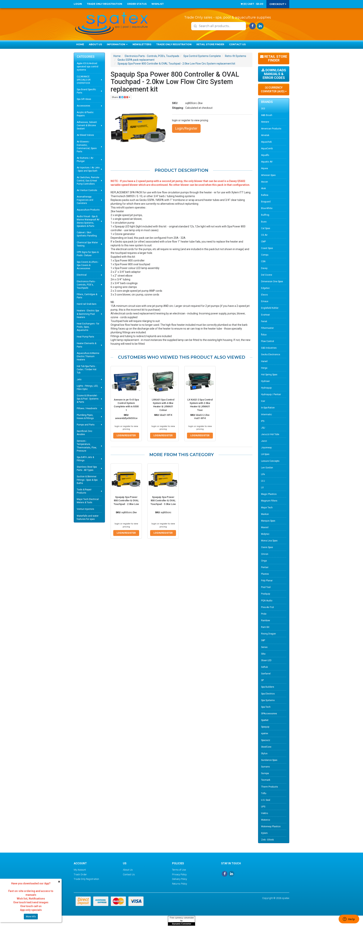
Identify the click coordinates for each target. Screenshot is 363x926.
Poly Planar (267, 580)
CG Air (264, 235)
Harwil (264, 361)
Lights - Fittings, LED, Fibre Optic (87, 387)
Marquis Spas (268, 520)
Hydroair (265, 381)
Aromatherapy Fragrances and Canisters (85, 199)
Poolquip (265, 593)
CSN (263, 261)
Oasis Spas (267, 547)
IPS (262, 421)
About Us (95, 44)
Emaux (264, 301)
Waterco (265, 820)
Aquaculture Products (88, 209)
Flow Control (267, 341)
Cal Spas (265, 228)
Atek (263, 188)
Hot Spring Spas (269, 374)
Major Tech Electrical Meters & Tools (88, 501)
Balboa (264, 195)
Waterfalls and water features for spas (88, 517)
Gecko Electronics (270, 354)
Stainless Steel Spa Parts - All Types (87, 468)
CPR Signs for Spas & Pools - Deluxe (88, 254)
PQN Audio (266, 600)
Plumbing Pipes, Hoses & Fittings (85, 417)
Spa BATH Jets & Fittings (85, 459)
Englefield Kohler (269, 308)
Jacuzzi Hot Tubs (270, 434)
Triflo (263, 793)
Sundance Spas (269, 760)
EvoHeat (265, 314)
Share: (115, 97)
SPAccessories (269, 713)
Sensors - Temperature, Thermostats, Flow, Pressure (87, 446)
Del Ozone (266, 275)
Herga (264, 368)
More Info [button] (31, 916)
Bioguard (266, 201)
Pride (263, 614)
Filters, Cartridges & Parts (87, 296)
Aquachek (266, 142)
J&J (263, 427)
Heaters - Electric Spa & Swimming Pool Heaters (88, 313)
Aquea (264, 168)
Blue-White (266, 208)
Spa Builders (267, 687)
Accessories (83, 105)
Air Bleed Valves (85, 135)
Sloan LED (266, 660)
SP (262, 680)
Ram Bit (265, 627)
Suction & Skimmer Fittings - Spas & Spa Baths (87, 479)
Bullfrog (265, 215)
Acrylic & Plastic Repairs (85, 114)
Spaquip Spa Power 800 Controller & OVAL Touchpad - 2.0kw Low (126, 500)
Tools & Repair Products (84, 491)
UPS (263, 806)
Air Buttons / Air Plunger (85, 159)
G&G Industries (269, 348)
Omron (264, 554)
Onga (264, 560)
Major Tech (267, 507)
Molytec (265, 534)
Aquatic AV (267, 161)
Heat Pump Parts (85, 336)
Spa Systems (268, 700)
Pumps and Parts (86, 424)
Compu (264, 254)
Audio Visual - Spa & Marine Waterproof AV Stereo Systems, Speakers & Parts (88, 221)
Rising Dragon (268, 633)
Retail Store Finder (210, 44)
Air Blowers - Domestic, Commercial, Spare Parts (87, 146)
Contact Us (237, 44)
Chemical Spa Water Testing (87, 244)
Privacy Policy (179, 874)
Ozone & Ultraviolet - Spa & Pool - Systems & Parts (88, 398)
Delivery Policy (179, 879)
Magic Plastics (269, 494)
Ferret (264, 321)
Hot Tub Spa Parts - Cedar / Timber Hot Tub (86, 369)
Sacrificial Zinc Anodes (84, 433)
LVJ (263, 481)
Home (80, 44)
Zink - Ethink (267, 839)
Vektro (264, 813)
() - (253, 3)
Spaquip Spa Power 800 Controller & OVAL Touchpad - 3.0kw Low (163, 500)
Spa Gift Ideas (84, 99)
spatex (264, 733)
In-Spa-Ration (268, 407)
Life (263, 474)
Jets (79, 379)
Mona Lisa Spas (269, 540)
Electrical (82, 275)
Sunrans (265, 766)
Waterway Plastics (271, 826)
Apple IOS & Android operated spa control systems (87, 66)
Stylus (264, 753)
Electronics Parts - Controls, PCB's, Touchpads (86, 284)
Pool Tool (266, 587)
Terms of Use (179, 869)
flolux (264, 334)
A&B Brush (266, 115)
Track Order (80, 874)
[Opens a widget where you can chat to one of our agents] (348, 919)
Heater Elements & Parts (86, 345)
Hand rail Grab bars (86, 304)
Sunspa (265, 773)
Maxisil (264, 527)
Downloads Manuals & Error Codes (274, 74)
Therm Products (269, 786)
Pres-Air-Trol (267, 607)
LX (262, 487)
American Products (271, 128)
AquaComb (267, 148)
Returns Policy (179, 883)
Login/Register (186, 128)
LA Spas (265, 454)
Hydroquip (266, 387)
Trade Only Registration (104, 3)
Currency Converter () (273, 89)
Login (78, 3)
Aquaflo (265, 155)
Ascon (264, 181)
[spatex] (111, 22)
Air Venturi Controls (87, 190)
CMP (263, 241)
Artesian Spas (268, 175)
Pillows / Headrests (87, 408)
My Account (80, 869)
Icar (263, 401)
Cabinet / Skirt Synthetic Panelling (87, 234)
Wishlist (157, 3)
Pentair (264, 567)
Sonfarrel (266, 673)
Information (116, 44)
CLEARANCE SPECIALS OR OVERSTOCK (84, 79)
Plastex (265, 574)
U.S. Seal (265, 800)
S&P (263, 640)
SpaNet (264, 720)
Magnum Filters (269, 500)
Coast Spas (267, 248)
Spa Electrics (268, 693)
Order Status (137, 3)
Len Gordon (267, 467)
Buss (264, 221)
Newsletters (142, 44)
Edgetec (265, 288)
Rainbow (265, 620)
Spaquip (265, 726)
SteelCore (266, 747)
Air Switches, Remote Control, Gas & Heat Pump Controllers (88, 180)
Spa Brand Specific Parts (86, 91)
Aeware (265, 122)
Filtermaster (267, 328)
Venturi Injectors (85, 509)
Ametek (265, 135)
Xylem (264, 833)
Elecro (264, 294)
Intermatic (266, 414)
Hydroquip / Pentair (271, 394)
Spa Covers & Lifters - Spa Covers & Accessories (88, 265)
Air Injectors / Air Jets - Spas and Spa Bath (88, 169)
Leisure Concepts (270, 461)
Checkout (277, 3)
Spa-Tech (266, 707)
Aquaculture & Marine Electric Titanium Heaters (88, 356)
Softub (264, 667)
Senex (264, 647)
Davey (264, 268)
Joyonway (266, 447)
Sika (263, 653)
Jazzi (264, 441)
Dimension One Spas (272, 281)
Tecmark (265, 780)
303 (263, 108)
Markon (265, 514)
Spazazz (265, 740)
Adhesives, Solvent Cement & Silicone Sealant (87, 125)
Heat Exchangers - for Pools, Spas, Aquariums (88, 326)
